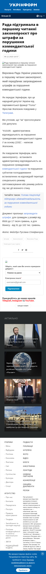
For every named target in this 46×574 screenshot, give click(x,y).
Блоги (26, 462)
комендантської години (14, 169)
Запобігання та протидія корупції (13, 524)
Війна (8, 446)
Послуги (7, 10)
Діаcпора (9, 482)
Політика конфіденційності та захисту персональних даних (13, 533)
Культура (9, 478)
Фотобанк (17, 10)
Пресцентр (27, 10)
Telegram (6, 301)
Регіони (9, 470)
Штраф (6, 239)
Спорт (8, 486)
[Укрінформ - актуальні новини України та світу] (23, 4)
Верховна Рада (32, 239)
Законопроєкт (18, 239)
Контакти (9, 501)
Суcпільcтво (11, 474)
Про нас (9, 497)
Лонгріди (27, 470)
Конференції (29, 480)
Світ (7, 466)
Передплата (11, 505)
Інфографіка (29, 466)
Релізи (26, 490)
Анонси (36, 10)
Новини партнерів (28, 475)
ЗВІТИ (8, 542)
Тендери (9, 519)
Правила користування (11, 514)
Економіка (10, 458)
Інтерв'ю (27, 450)
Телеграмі (7, 113)
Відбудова (10, 450)
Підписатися (13, 289)
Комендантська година (12, 244)
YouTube (29, 301)
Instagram (17, 301)
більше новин (23, 306)
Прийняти (23, 570)
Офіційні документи (28, 485)
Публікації (28, 446)
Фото (25, 454)
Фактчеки (9, 462)
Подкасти (28, 442)
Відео (25, 458)
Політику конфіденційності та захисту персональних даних (23, 563)
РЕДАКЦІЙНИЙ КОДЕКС (12, 547)
